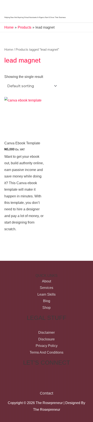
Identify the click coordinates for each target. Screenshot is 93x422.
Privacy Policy (47, 346)
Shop (46, 307)
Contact (46, 393)
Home (8, 49)
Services (46, 288)
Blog (46, 301)
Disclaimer (46, 332)
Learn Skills (46, 294)
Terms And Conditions (46, 352)
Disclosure (46, 339)
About (46, 281)
